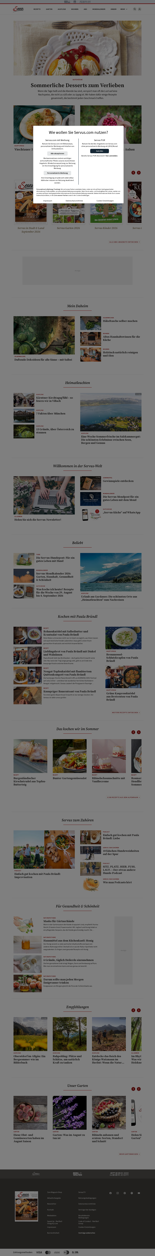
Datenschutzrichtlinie (74, 201)
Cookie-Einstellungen (105, 201)
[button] (99, 151)
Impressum (47, 201)
